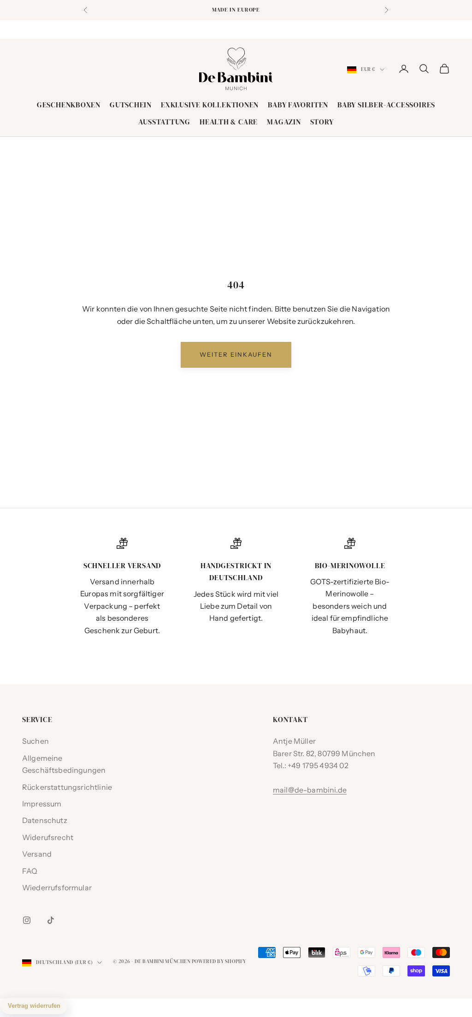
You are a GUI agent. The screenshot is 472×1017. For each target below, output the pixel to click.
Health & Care (229, 122)
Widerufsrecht (47, 837)
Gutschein (131, 105)
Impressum (41, 803)
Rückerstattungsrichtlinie (67, 787)
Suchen (35, 741)
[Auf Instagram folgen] (26, 920)
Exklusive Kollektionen (210, 105)
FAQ (29, 871)
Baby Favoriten (298, 105)
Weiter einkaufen (236, 354)
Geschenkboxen (68, 105)
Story (322, 122)
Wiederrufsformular (57, 887)
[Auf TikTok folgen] (50, 920)
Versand (37, 853)
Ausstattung (164, 122)
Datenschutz (44, 820)
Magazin (284, 122)
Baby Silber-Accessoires (386, 105)
